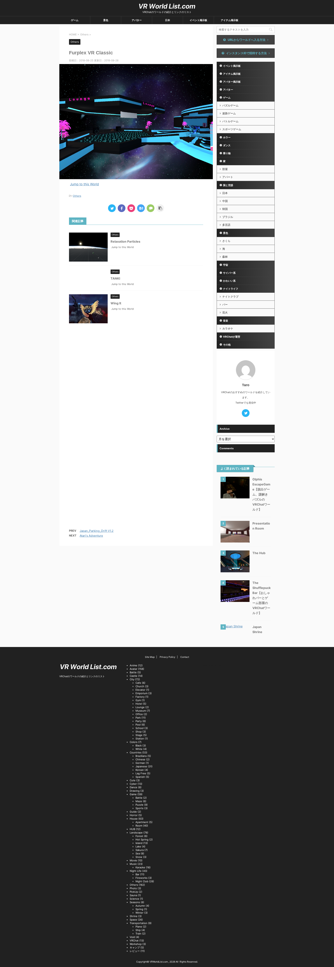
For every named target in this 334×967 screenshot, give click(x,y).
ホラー (227, 137)
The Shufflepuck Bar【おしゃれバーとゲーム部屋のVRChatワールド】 (261, 598)
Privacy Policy (167, 657)
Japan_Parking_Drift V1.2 (96, 531)
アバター (137, 20)
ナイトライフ (230, 288)
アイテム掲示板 (229, 20)
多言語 (226, 224)
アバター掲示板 (232, 81)
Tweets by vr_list (211, 665)
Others (77, 195)
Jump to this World (84, 184)
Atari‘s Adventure (91, 535)
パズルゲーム (230, 105)
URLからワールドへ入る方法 (246, 40)
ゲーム (74, 20)
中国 (225, 201)
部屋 (225, 169)
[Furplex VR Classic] (141, 208)
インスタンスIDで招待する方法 (246, 53)
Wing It (116, 303)
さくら (226, 240)
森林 (225, 256)
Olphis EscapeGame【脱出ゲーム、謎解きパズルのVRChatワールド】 (261, 494)
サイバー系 (229, 272)
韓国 (225, 209)
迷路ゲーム (229, 113)
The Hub (258, 553)
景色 (105, 20)
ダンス (227, 145)
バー (225, 304)
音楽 (225, 320)
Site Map (150, 657)
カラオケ (227, 328)
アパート (227, 177)
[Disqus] (136, 379)
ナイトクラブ (230, 296)
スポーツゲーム (231, 129)
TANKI (115, 278)
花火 (225, 312)
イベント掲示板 (198, 20)
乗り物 (227, 153)
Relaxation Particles (125, 241)
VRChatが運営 (231, 336)
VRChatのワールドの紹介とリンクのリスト (82, 676)
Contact (184, 657)
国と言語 (228, 185)
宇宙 (225, 264)
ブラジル (227, 216)
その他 (227, 344)
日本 (167, 20)
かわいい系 (229, 280)
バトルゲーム (230, 121)
